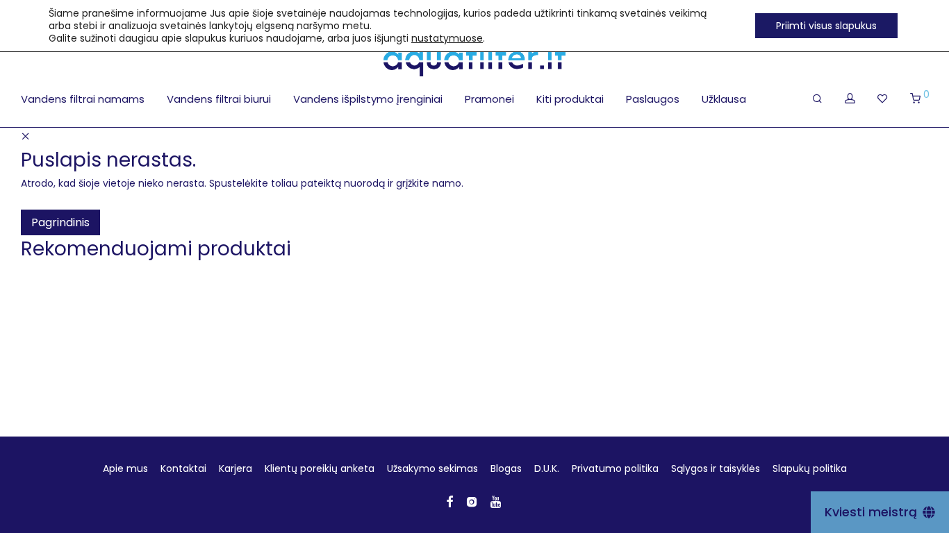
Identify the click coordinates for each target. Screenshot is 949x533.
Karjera (235, 468)
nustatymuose (447, 38)
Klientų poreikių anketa (319, 468)
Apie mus (125, 468)
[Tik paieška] (817, 98)
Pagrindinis (60, 222)
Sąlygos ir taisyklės (715, 468)
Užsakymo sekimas (432, 468)
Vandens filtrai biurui (219, 99)
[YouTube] (496, 501)
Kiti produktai (570, 99)
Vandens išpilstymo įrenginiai (368, 99)
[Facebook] (449, 501)
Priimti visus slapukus (826, 26)
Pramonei (489, 99)
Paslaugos (652, 99)
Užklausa (724, 99)
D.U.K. (546, 468)
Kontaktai (183, 468)
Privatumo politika (615, 468)
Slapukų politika (810, 468)
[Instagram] (471, 501)
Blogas (506, 468)
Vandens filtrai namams (83, 99)
